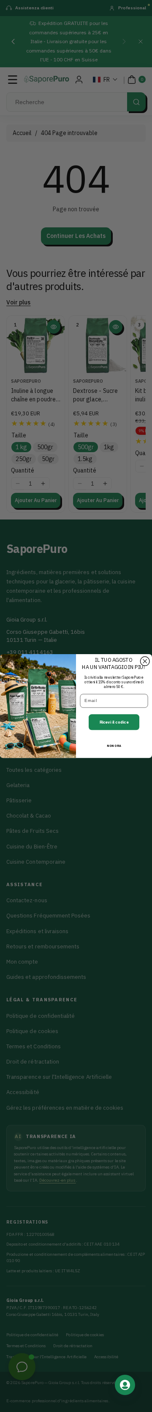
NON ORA (114, 746)
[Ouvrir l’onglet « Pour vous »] (125, 1385)
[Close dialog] (144, 661)
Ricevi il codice (114, 722)
